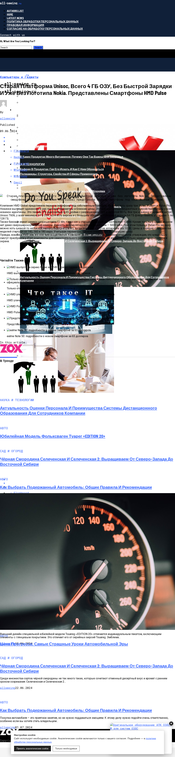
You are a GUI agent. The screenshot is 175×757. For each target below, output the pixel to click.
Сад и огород (23, 181)
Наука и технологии (29, 164)
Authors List (15, 10)
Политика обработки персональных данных (43, 21)
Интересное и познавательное (38, 109)
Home (10, 14)
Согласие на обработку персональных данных (45, 28)
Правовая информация (25, 25)
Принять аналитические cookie (32, 748)
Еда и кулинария (26, 146)
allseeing (7, 118)
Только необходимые (66, 748)
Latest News (15, 17)
